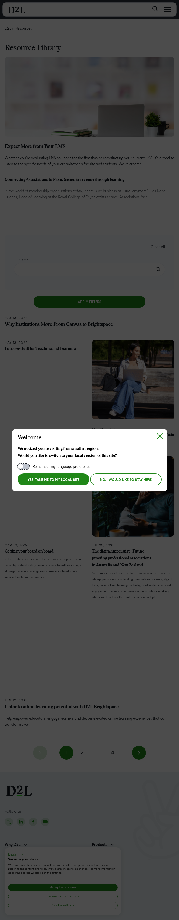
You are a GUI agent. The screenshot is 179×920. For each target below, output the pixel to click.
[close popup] (160, 436)
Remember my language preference (61, 466)
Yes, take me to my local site (53, 480)
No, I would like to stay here (126, 480)
